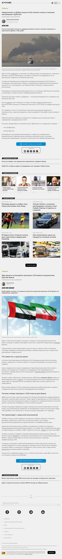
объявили (15, 436)
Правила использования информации (13, 522)
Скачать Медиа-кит (8, 534)
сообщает (56, 343)
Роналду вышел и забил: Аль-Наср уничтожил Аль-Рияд (15, 205)
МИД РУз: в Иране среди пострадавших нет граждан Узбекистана (26, 166)
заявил (20, 379)
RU (56, 3)
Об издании (6, 518)
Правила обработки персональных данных (14, 528)
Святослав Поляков (12, 19)
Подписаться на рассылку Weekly (11, 503)
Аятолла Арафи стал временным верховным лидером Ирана (24, 161)
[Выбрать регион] (52, 3)
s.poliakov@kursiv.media (12, 22)
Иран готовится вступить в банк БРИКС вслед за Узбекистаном (25, 483)
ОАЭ (7, 25)
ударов (9, 102)
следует (43, 430)
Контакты (6, 531)
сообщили (14, 74)
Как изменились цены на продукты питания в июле (44, 236)
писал (21, 453)
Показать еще (31, 265)
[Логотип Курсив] (6, 2)
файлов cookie (28, 554)
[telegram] (31, 512)
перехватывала (40, 372)
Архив (5, 525)
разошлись (6, 449)
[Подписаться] (59, 505)
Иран (3, 25)
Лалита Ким (10, 283)
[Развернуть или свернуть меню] (59, 3)
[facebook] (7, 512)
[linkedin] (43, 512)
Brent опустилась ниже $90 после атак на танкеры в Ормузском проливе (28, 478)
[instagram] (19, 512)
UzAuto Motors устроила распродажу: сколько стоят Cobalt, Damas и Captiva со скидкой (45, 207)
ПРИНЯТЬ (51, 552)
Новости (5, 8)
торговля (11, 287)
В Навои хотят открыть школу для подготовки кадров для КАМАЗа (15, 237)
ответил (40, 102)
